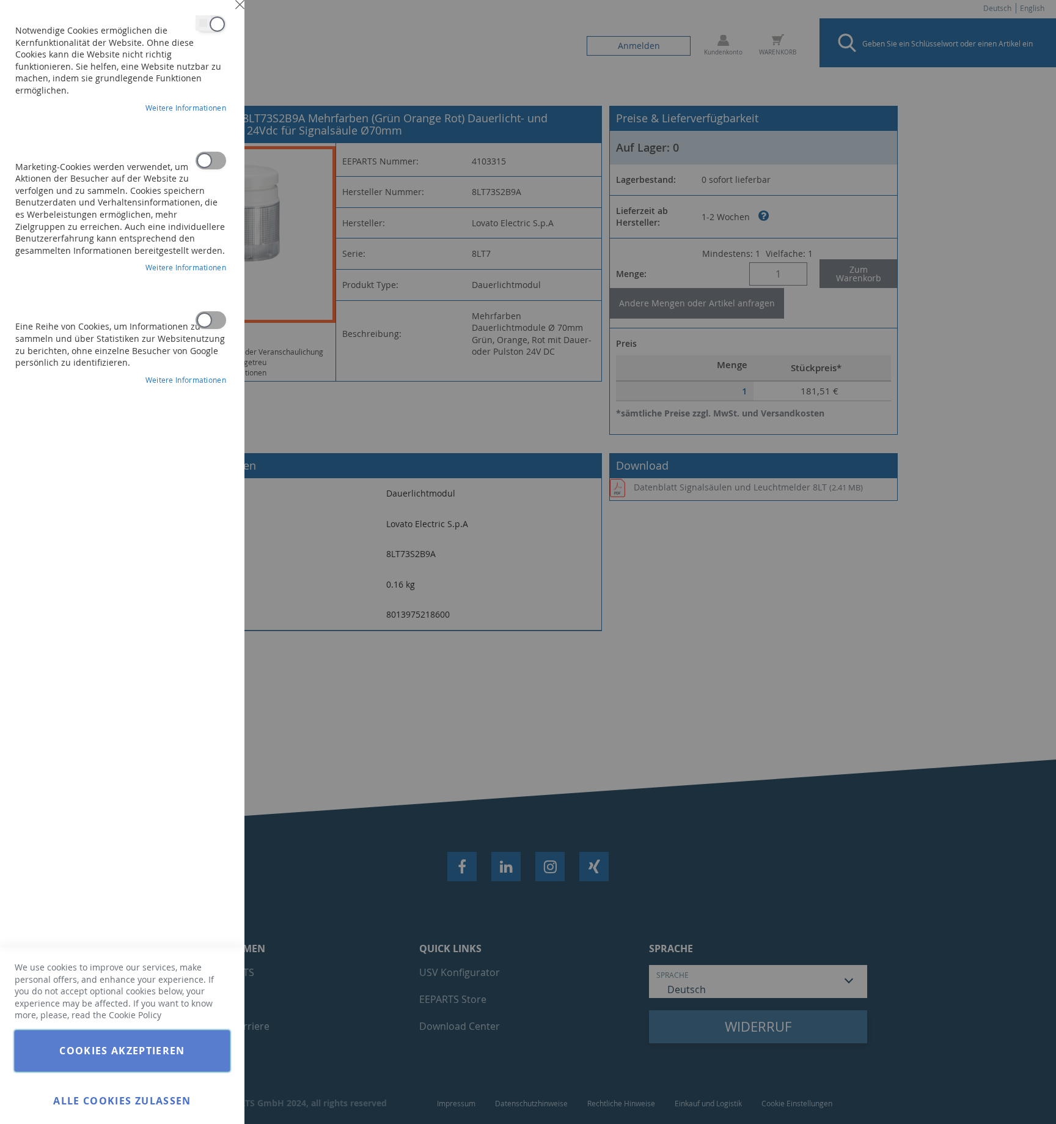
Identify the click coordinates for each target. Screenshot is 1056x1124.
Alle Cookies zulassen (122, 1100)
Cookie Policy (135, 1015)
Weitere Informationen (185, 108)
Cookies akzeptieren (122, 1050)
